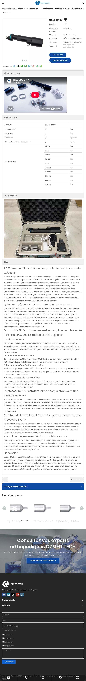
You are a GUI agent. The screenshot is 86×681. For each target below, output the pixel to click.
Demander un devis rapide (42, 560)
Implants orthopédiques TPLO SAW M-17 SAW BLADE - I (67, 521)
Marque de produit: (53, 29)
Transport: (53, 42)
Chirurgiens (8, 635)
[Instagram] (22, 594)
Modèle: (52, 24)
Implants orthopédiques (43, 521)
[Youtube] (17, 594)
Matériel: (52, 35)
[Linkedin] (8, 594)
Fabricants (8, 642)
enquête (59, 55)
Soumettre (9, 662)
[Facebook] (4, 594)
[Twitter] (13, 594)
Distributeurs (9, 638)
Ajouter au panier (60, 60)
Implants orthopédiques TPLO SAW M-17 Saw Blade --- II (18, 521)
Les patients (9, 646)
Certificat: (53, 38)
